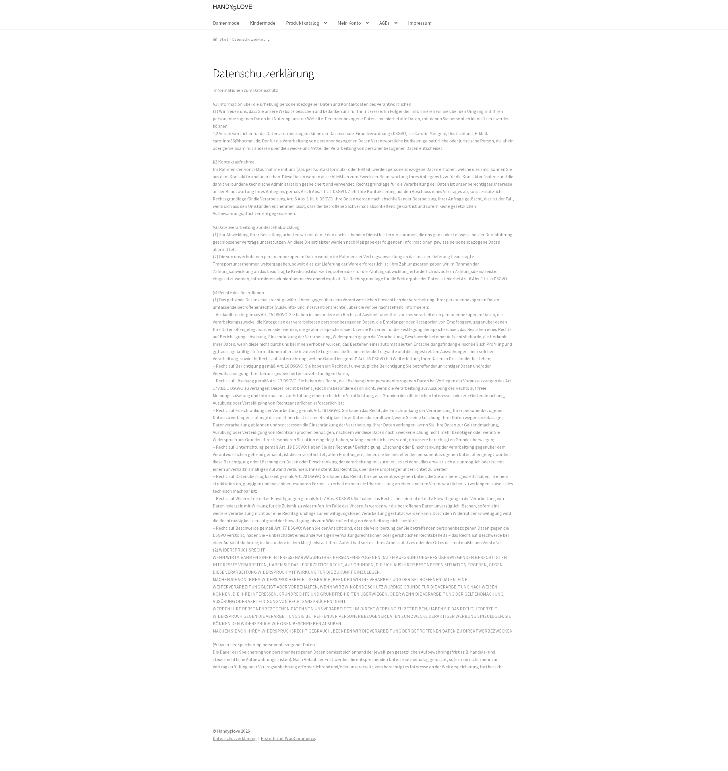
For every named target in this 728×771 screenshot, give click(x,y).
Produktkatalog (302, 23)
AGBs (384, 23)
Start (224, 39)
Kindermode (263, 23)
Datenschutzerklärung (235, 738)
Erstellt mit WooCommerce (288, 738)
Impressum (419, 23)
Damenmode (226, 23)
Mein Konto (349, 23)
